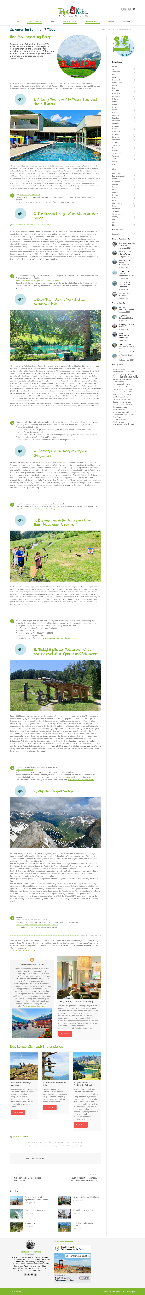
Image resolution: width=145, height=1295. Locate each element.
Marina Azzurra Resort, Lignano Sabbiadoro (124, 284)
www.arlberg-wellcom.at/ (30, 195)
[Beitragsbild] (16, 1200)
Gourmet (115, 387)
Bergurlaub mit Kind (59, 1146)
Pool (120, 402)
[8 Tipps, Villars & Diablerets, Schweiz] (87, 1066)
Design (121, 374)
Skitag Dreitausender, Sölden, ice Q (124, 335)
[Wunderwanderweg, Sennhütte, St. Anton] (55, 685)
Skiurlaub (116, 404)
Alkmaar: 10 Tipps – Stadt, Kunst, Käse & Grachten (126, 346)
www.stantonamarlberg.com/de (22, 950)
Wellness (129, 424)
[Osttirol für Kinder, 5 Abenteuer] (24, 1066)
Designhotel (128, 374)
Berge (126, 371)
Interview (122, 387)
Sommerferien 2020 (119, 409)
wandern (88, 1146)
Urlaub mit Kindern (119, 422)
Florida (128, 384)
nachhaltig (116, 399)
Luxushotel (124, 397)
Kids (127, 387)
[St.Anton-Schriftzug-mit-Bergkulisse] (79, 56)
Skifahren (127, 402)
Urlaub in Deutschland (119, 419)
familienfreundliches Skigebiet (122, 379)
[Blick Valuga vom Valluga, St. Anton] (55, 822)
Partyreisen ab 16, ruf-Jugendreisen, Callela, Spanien (36, 1198)
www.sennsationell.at (24, 770)
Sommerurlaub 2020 (119, 412)
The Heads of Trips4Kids (30, 1252)
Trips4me (120, 417)
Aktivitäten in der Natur (36, 1146)
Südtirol (127, 414)
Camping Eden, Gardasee (124, 294)
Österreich (52, 1142)
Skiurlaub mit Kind (126, 404)
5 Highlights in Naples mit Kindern (38, 1210)
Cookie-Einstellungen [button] (128, 1292)
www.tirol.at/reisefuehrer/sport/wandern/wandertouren (38, 280)
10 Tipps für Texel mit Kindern (125, 356)
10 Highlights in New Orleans (84, 1210)
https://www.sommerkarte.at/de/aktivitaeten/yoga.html (38, 509)
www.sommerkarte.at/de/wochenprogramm (59, 638)
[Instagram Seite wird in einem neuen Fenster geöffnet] (125, 9)
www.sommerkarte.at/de (36, 1006)
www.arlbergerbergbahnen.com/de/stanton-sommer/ (37, 925)
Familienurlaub (118, 384)
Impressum (107, 1292)
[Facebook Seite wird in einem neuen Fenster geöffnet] (122, 9)
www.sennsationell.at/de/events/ (81, 780)
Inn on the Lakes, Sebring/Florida (124, 253)
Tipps (77, 1146)
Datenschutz (115, 1292)
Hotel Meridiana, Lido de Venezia (126, 244)
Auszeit (123, 369)
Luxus (116, 397)
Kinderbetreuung (126, 389)
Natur (124, 399)
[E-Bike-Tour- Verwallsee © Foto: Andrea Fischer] (55, 335)
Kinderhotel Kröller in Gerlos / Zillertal (84, 1224)
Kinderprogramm (118, 394)
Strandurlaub (118, 414)
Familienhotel (118, 382)
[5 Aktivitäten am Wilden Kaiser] (56, 1066)
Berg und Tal (48, 1146)
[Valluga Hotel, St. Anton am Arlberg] (79, 977)
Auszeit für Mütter (118, 371)
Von (63, 1142)
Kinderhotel (128, 392)
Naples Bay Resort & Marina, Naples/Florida (126, 262)
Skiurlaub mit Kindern (120, 407)
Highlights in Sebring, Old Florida (86, 1197)
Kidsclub (115, 389)
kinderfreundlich (118, 392)
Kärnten (128, 394)
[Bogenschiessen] (55, 556)
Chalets (132, 371)
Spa (127, 412)
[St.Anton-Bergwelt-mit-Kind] (31, 225)
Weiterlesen (65, 1034)
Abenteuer (38, 1142)
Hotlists (45, 1142)
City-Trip (115, 374)
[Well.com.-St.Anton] (55, 135)
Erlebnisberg (70, 1146)
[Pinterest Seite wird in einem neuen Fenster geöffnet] (129, 9)
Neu (129, 399)
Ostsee (115, 402)
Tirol (82, 1146)
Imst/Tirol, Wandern (33, 1223)
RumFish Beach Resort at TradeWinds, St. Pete (126, 273)
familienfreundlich (126, 376)
